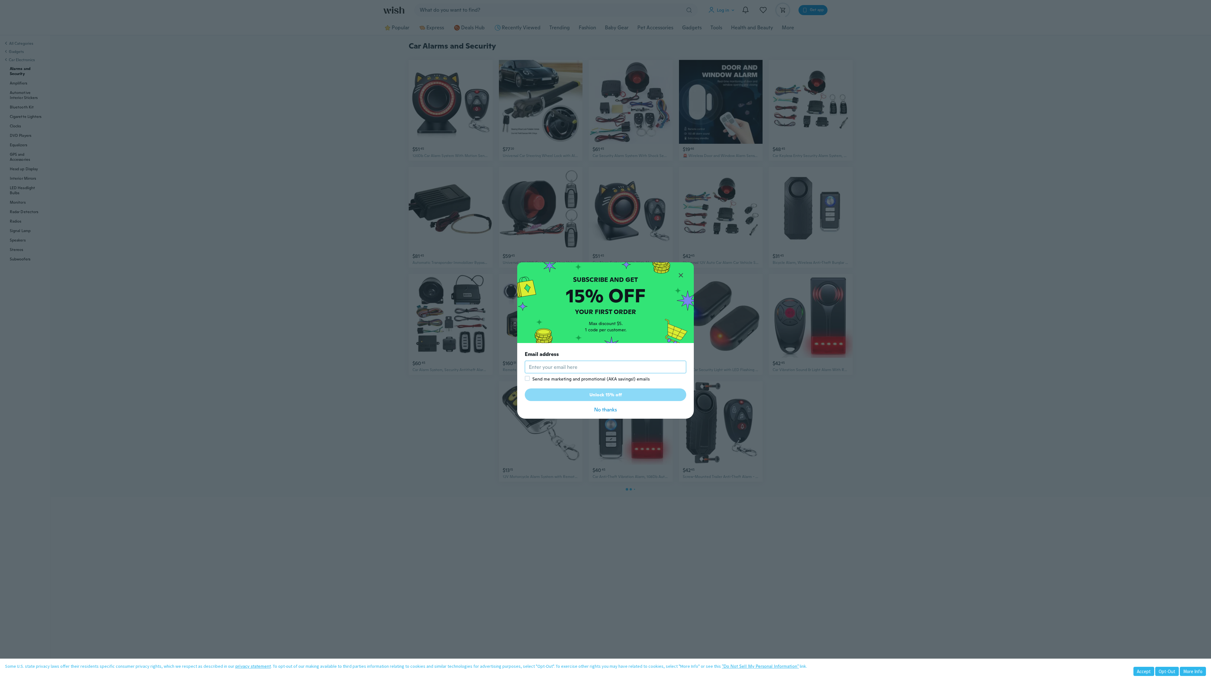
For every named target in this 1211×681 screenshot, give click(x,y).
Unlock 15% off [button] (605, 395)
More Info (1192, 671)
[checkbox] (527, 378)
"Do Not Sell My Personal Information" (760, 666)
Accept (1144, 671)
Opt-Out (1167, 671)
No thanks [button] (605, 409)
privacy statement (253, 666)
